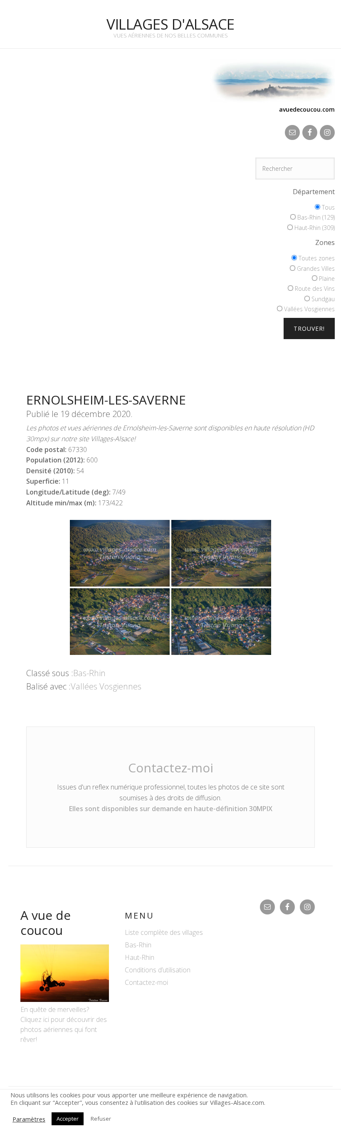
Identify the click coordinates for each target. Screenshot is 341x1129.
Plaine (326, 278)
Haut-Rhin (139, 957)
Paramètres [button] (28, 1119)
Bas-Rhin (89, 673)
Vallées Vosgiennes (308, 309)
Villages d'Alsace (170, 24)
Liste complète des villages (164, 932)
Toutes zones (316, 258)
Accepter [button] (68, 1118)
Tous (327, 207)
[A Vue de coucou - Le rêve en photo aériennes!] (64, 999)
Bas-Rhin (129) (315, 217)
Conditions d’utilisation (157, 969)
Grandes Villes (315, 268)
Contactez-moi (170, 767)
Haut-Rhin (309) (314, 228)
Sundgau (322, 299)
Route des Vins (314, 288)
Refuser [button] (101, 1118)
